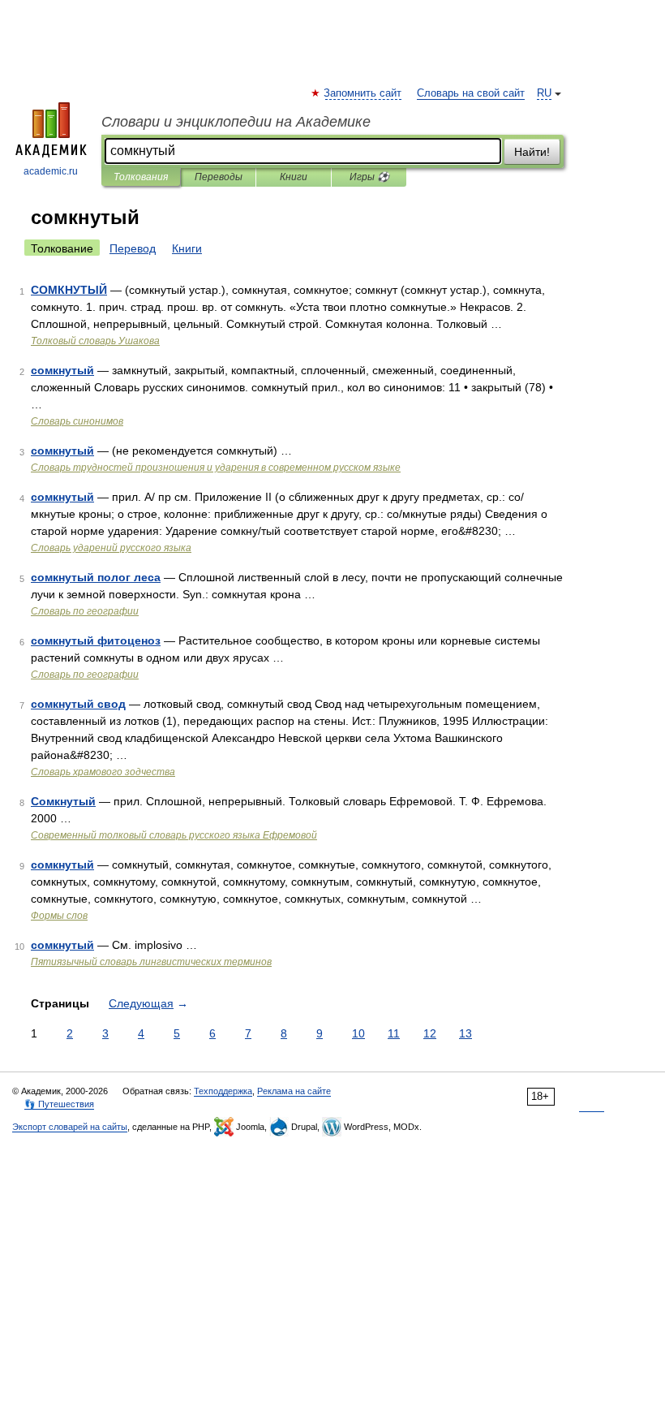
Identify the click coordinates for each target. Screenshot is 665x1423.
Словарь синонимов (77, 421)
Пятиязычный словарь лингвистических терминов (151, 962)
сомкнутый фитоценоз (96, 640)
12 (429, 1033)
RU (544, 93)
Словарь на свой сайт (471, 93)
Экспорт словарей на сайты (69, 1127)
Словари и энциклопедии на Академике (236, 122)
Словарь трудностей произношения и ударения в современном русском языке (216, 467)
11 (394, 1033)
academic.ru (51, 171)
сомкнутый (62, 370)
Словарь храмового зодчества (103, 772)
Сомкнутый (63, 801)
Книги (293, 177)
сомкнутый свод (78, 703)
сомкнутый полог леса (96, 577)
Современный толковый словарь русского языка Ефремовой (174, 835)
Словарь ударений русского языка (111, 548)
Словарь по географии (85, 611)
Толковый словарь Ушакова (95, 341)
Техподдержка (223, 1091)
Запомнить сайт (363, 93)
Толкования (141, 177)
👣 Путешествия (59, 1104)
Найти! (532, 151)
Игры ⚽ (369, 177)
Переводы (218, 177)
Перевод (132, 248)
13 (465, 1033)
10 (358, 1033)
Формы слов (59, 915)
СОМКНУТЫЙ (69, 289)
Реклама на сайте (294, 1091)
